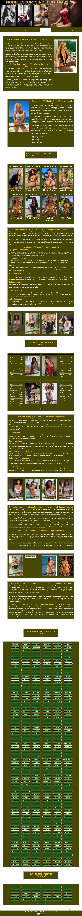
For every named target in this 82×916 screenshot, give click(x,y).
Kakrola (25, 727)
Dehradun (26, 890)
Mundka (57, 768)
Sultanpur (36, 842)
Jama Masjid (57, 714)
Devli (15, 685)
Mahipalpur (68, 752)
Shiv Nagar (15, 835)
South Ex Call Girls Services (31, 73)
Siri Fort (57, 835)
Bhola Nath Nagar (15, 666)
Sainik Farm (25, 819)
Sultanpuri (47, 842)
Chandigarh (25, 899)
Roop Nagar (25, 816)
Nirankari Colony (25, 784)
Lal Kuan (26, 746)
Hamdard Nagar (46, 704)
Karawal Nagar (15, 733)
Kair (15, 727)
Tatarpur (46, 845)
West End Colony (15, 864)
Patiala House (47, 794)
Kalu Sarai (57, 727)
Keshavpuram (68, 733)
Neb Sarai (47, 778)
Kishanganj (47, 740)
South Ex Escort (60, 119)
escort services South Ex (60, 589)
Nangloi (25, 775)
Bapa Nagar (25, 660)
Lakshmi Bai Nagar (15, 746)
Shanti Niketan (36, 832)
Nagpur (15, 896)
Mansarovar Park (15, 762)
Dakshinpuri (25, 679)
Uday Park (26, 851)
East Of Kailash (15, 689)
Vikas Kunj (15, 858)
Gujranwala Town (46, 701)
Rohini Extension (68, 813)
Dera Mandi (57, 682)
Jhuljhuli (68, 720)
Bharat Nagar (47, 663)
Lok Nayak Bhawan (47, 749)
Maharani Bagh (47, 752)
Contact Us (74, 29)
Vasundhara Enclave (36, 854)
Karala (57, 730)
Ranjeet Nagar (15, 813)
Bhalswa (36, 663)
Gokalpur (47, 695)
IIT (67, 708)
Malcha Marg (36, 756)
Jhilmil (57, 720)
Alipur (15, 647)
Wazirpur (47, 861)
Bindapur (36, 666)
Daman (67, 899)
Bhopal (46, 899)
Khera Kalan (46, 736)
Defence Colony (25, 682)
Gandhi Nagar (26, 692)
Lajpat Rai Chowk (67, 743)
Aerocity (25, 644)
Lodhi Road (15, 749)
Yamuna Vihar (26, 864)
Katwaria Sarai (57, 733)
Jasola (46, 717)
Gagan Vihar (15, 692)
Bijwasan (25, 666)
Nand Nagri (47, 772)
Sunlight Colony (15, 845)
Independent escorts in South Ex (18, 533)
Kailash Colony (57, 724)
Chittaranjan (15, 676)
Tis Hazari (36, 848)
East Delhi (68, 685)
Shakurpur (15, 832)
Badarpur (15, 657)
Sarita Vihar (46, 823)
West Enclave (68, 861)
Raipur (57, 896)
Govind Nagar (36, 698)
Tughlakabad (68, 848)
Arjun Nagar (36, 650)
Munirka (68, 768)
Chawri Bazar (25, 673)
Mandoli (36, 759)
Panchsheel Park (57, 791)
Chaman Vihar (47, 669)
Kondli (57, 740)
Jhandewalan (25, 720)
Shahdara (36, 829)
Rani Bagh (68, 810)
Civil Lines (47, 676)
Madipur (25, 752)
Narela (57, 775)
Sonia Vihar (15, 839)
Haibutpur (26, 704)
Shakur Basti (68, 829)
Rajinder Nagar (26, 807)
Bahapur (36, 657)
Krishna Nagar (36, 743)
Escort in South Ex (37, 509)
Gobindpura (36, 695)
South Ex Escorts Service (15, 235)
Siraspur (46, 835)
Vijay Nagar (57, 854)
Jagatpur (25, 714)
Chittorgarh (15, 890)
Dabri (15, 679)
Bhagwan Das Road (15, 663)
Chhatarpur (36, 673)
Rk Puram (47, 813)
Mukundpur (36, 768)
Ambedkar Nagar (36, 647)
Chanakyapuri (57, 669)
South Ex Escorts (39, 43)
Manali (46, 893)
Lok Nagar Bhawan (36, 749)
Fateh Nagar (36, 689)
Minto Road (15, 765)
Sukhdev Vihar (26, 842)
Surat (68, 896)
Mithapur (25, 765)
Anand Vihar (25, 650)
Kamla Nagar (25, 730)
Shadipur (25, 829)
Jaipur (57, 890)
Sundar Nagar (57, 842)
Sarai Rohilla (25, 823)
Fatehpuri (57, 689)
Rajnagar (47, 807)
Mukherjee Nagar (25, 768)
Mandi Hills (15, 759)
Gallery (35, 29)
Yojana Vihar (36, 864)
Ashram (25, 653)
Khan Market (25, 736)
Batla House (46, 660)
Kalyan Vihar (68, 727)
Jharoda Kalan (36, 720)
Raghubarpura (47, 803)
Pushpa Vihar (57, 800)
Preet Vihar (57, 797)
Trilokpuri (57, 848)
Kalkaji (46, 727)
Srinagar (57, 839)
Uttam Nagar (57, 851)
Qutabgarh (15, 803)
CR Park (68, 676)
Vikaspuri (26, 858)
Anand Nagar (57, 647)
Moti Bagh (68, 765)
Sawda (57, 826)
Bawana (57, 660)
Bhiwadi (46, 886)
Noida (36, 784)
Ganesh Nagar (36, 692)
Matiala (25, 762)
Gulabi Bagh (57, 701)
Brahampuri (46, 666)
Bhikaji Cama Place (58, 663)
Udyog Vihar (46, 851)
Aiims (36, 644)
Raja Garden (68, 803)
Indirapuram (67, 711)
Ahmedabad (25, 886)
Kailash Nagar (68, 724)
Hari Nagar (57, 704)
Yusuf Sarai (47, 864)
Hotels (55, 29)
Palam (25, 791)
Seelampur (68, 826)
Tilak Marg (57, 845)
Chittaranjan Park (25, 676)
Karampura (68, 730)
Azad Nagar (46, 653)
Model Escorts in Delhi (51, 911)
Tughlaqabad (15, 851)
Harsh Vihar (15, 708)
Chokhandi (36, 676)
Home (16, 29)
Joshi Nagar (46, 724)
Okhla (47, 787)
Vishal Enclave (47, 858)
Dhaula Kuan (25, 685)
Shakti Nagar (57, 829)
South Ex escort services (18, 419)
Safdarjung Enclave (68, 816)
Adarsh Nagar (15, 644)
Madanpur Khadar (15, 752)
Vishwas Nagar (68, 858)
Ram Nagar (68, 807)
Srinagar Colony (68, 839)
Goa (36, 899)
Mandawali (68, 756)
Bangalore (36, 886)
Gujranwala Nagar (36, 701)
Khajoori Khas (15, 736)
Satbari (15, 826)
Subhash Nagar (15, 842)
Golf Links (15, 698)
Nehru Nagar (68, 778)
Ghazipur (15, 695)
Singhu (36, 835)
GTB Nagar (25, 701)
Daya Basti (68, 679)
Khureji (68, 736)
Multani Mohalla (47, 768)
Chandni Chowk (15, 673)
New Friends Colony (47, 781)
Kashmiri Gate (47, 733)
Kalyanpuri (15, 730)
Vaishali (68, 851)
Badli (26, 657)
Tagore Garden (36, 845)
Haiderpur (36, 704)
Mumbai (57, 893)
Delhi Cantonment (36, 682)
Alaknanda (57, 644)
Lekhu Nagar (68, 746)
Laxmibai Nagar (57, 746)
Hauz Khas (36, 708)
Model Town (36, 765)
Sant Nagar (68, 819)
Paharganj (15, 791)
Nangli (15, 775)
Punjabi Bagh (25, 800)
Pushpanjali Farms (68, 800)
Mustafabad (15, 772)
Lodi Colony (25, 749)
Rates (64, 29)
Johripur (25, 724)
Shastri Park (57, 832)
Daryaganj (47, 679)
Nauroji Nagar (15, 778)
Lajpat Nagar (57, 743)
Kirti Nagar (36, 740)
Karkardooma (25, 733)
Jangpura (26, 717)
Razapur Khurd (26, 813)
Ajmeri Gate (46, 644)
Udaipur (15, 899)
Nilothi (68, 781)
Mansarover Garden (68, 759)
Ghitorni (25, 695)
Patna (25, 896)
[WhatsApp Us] (75, 911)
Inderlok (36, 711)
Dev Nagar (68, 682)
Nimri (15, 784)
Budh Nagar (57, 666)
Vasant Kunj (14, 854)
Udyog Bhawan (36, 851)
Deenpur (15, 682)
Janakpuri (15, 717)
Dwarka (57, 685)
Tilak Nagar (68, 845)
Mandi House (25, 759)
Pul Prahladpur (15, 800)
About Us (25, 29)
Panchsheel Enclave (47, 791)
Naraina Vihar (47, 775)
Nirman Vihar (57, 784)
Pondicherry (36, 896)
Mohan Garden (47, 765)
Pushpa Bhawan (46, 800)
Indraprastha (15, 714)
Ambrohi (46, 647)
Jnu (15, 724)
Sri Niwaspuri (46, 839)
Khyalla (15, 740)
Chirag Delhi (57, 673)
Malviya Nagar (57, 756)
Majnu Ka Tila (25, 756)
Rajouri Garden (57, 807)
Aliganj (68, 644)
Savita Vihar (36, 826)
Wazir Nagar (25, 861)
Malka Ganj (47, 756)
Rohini (57, 813)
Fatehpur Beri (47, 689)
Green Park (15, 701)
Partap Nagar (15, 794)
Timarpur (25, 848)
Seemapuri (15, 829)
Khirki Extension (57, 736)
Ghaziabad (68, 864)
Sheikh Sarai (68, 832)
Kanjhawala (36, 730)
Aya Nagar (36, 653)
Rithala (36, 813)
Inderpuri (47, 711)
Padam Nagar (68, 787)
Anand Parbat (15, 650)
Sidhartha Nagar (25, 835)
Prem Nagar (67, 797)
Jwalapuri (68, 717)
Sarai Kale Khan (15, 823)
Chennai (68, 886)
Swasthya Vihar (26, 845)
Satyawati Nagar (25, 826)
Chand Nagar (68, 669)
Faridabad (26, 689)
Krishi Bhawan (15, 743)
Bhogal (68, 663)
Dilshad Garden (36, 685)
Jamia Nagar (68, 714)
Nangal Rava (57, 772)
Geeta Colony (68, 692)
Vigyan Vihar (47, 854)
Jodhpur (68, 890)
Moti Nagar (15, 768)
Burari (15, 669)
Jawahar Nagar (57, 717)
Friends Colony (68, 689)
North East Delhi (25, 787)
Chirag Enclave (68, 673)
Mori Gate (57, 765)
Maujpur (36, 762)
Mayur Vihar (57, 762)
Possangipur (25, 797)
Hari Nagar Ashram (68, 704)
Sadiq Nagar (46, 816)
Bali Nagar (15, 660)
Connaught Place (57, 676)
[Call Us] (75, 909)
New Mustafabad (57, 781)
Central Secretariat (36, 669)
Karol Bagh (36, 733)
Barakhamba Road (36, 660)
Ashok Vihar (15, 653)
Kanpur (15, 893)
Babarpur (68, 653)
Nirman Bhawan (47, 784)
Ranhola (57, 810)
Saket (36, 819)
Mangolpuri (57, 759)
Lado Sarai (47, 743)
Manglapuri (46, 759)
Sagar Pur (15, 819)
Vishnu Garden (57, 858)
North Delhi (15, 787)
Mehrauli (68, 762)
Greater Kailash (57, 698)
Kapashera (47, 730)
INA (15, 711)
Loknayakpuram (57, 749)
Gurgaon (15, 704)
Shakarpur (47, 829)
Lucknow (36, 893)
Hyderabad (47, 890)
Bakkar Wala (46, 657)
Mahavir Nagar (36, 752)
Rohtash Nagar (15, 816)
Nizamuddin (68, 784)
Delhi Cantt (47, 682)
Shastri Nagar (47, 832)
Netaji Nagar (25, 781)
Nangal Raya (68, 772)
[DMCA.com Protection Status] (41, 914)
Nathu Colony (68, 775)
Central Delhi (25, 669)
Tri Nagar (47, 848)
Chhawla (47, 673)
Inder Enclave (25, 711)
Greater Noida (68, 698)
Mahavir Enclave (57, 752)
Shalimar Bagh (26, 832)
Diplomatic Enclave (47, 685)
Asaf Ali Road (57, 650)
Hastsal (25, 708)
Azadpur (57, 653)
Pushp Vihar (36, 800)
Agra (15, 886)
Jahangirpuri (36, 714)
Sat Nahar (68, 823)
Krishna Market (26, 743)
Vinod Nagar (36, 858)
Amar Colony (25, 647)
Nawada (36, 778)
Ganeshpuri (46, 692)
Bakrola (57, 657)
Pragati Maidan (36, 797)
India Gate (57, 711)
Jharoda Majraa (47, 720)
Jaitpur (46, 714)
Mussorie (68, 893)
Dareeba (36, 679)
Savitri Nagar (46, 826)
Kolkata (25, 893)
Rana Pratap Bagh (25, 810)
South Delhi (25, 839)
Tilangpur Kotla (15, 848)
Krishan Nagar (68, 740)
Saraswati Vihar (36, 823)
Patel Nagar (36, 794)
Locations (45, 29)
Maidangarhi (15, 756)
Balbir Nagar (67, 657)
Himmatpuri (57, 708)
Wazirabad (36, 861)
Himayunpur (46, 708)
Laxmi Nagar (46, 746)
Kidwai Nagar (25, 740)
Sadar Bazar (36, 816)
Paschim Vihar (26, 794)
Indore (57, 899)
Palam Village (36, 791)
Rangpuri (47, 810)
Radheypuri (36, 803)
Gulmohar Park (68, 701)
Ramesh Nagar (15, 810)
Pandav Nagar (68, 791)
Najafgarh (26, 772)
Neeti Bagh (57, 778)
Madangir (68, 749)
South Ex (36, 839)
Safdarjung (57, 816)
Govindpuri (47, 698)
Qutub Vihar (25, 803)
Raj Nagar (57, 803)
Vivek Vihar (15, 861)
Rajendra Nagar (15, 807)
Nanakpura (36, 772)
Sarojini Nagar (57, 823)
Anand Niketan (68, 647)
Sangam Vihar (57, 819)
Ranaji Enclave (36, 810)
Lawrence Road (36, 746)
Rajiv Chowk (36, 807)
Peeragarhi (68, 794)
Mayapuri (47, 762)
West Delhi (57, 861)
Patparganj (57, 794)
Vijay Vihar (68, 854)
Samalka (47, 819)
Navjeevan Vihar (25, 778)
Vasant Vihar (25, 854)
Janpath (36, 717)
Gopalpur (26, 698)
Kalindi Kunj (36, 727)
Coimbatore (41, 902)
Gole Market (67, 695)
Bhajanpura (25, 663)
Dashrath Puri (57, 679)
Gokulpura (57, 695)
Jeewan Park (15, 720)
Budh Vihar (68, 666)
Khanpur (36, 736)
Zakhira (57, 864)
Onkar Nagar (57, 787)
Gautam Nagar (57, 692)
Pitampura (15, 797)
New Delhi (36, 781)
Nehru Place (14, 781)
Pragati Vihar (46, 797)
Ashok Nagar (68, 650)
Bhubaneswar (57, 886)
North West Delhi (36, 787)
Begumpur (68, 660)
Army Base (47, 650)
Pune (47, 896)
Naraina (36, 775)
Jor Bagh (36, 724)
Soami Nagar (68, 835)
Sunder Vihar (68, 842)
